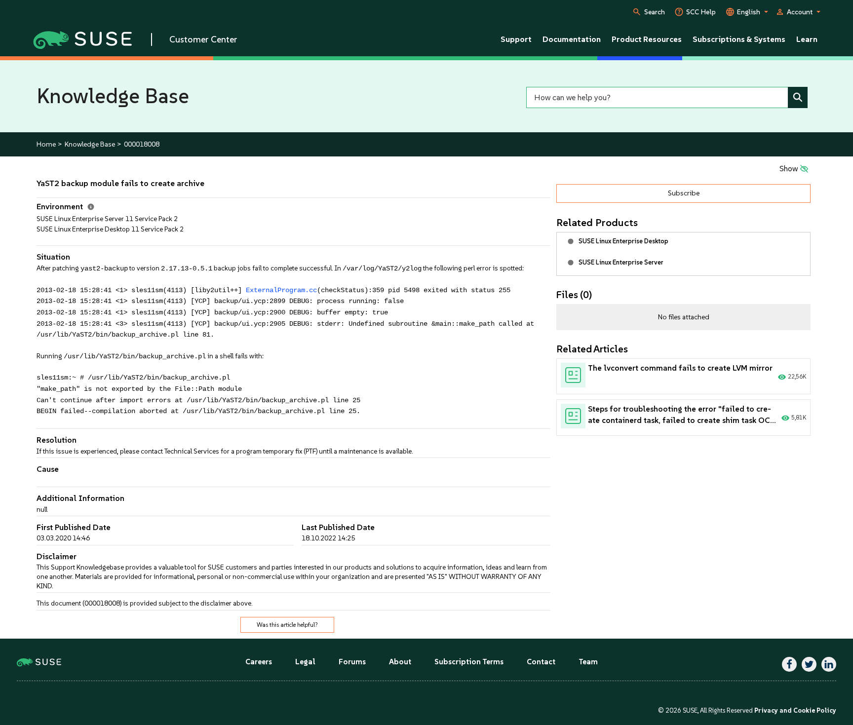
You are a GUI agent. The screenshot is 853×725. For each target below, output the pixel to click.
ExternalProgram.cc (281, 290)
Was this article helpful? (287, 624)
